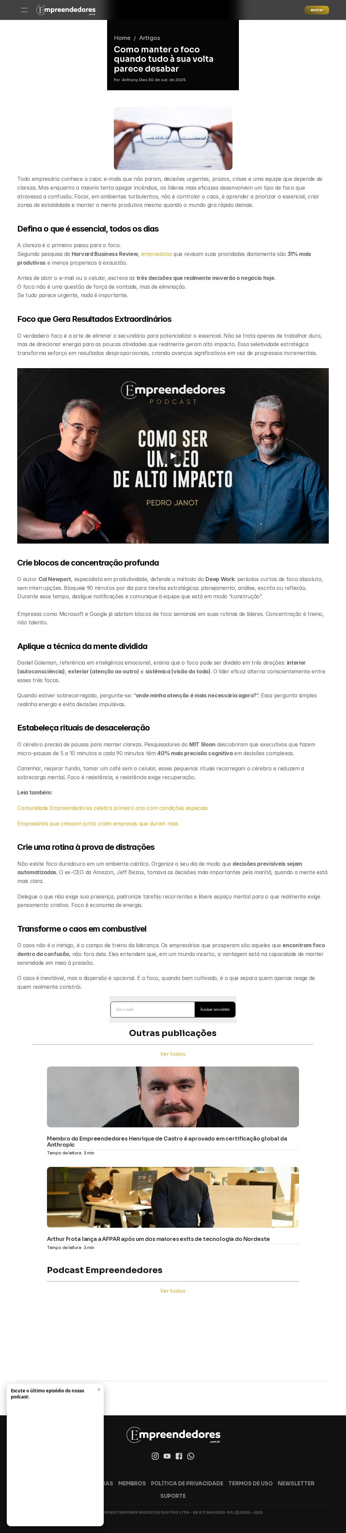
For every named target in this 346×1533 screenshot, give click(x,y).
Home (122, 38)
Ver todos (173, 1054)
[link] (66, 10)
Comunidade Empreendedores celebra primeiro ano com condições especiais (112, 808)
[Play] (173, 456)
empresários (157, 253)
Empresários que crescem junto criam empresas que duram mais (97, 823)
